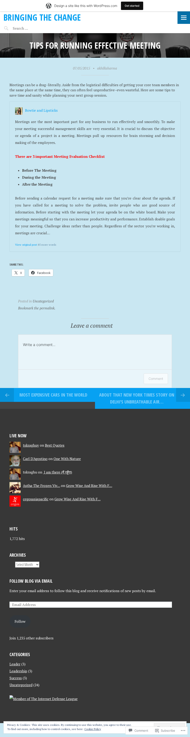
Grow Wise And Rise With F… (89, 485)
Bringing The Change (42, 17)
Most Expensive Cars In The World (53, 395)
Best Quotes (54, 445)
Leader (15, 664)
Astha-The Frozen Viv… (41, 485)
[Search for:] (31, 28)
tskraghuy (31, 445)
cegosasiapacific (35, 499)
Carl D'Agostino (35, 458)
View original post (26, 244)
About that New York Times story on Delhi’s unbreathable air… (136, 398)
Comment (156, 379)
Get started (132, 5)
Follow (20, 621)
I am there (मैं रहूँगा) (57, 472)
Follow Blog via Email (31, 581)
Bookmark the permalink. (36, 308)
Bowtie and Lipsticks (41, 110)
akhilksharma (107, 68)
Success (16, 678)
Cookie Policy (92, 729)
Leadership (18, 671)
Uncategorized (43, 301)
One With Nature (67, 458)
